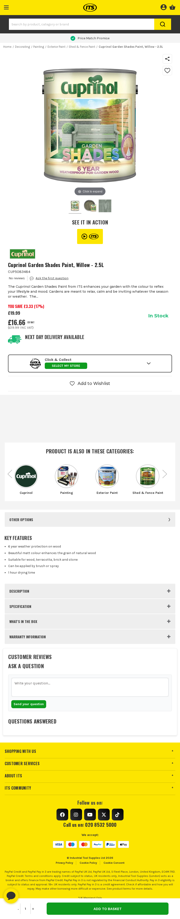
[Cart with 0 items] (172, 6)
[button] (6, 6)
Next (164, 471)
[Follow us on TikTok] (118, 814)
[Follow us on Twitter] (104, 814)
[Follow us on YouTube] (90, 814)
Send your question (29, 704)
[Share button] (167, 59)
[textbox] (89, 687)
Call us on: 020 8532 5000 (89, 824)
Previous (10, 471)
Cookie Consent (114, 862)
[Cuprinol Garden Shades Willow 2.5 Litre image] (75, 207)
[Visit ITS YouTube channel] (90, 236)
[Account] (163, 6)
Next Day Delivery (93, 38)
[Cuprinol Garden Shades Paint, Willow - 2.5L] (90, 207)
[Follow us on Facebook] (62, 814)
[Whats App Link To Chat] (26, 893)
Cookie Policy (88, 862)
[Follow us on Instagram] (76, 814)
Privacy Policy (64, 862)
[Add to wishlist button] (167, 70)
